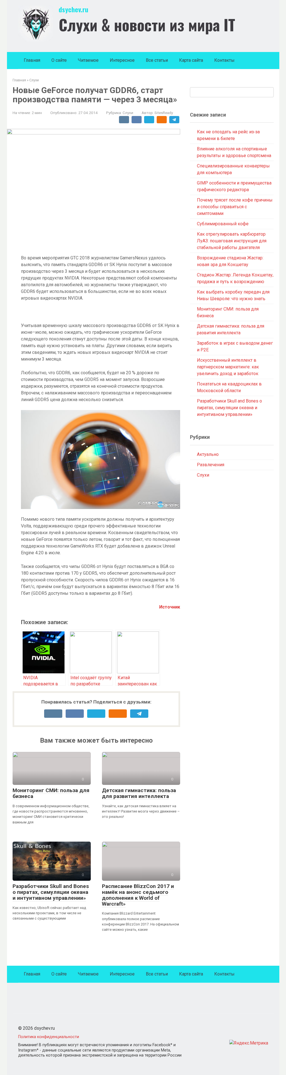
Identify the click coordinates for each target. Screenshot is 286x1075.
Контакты (224, 60)
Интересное (122, 60)
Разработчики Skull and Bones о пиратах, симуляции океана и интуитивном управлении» (51, 892)
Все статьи (157, 60)
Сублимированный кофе (223, 223)
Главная (32, 60)
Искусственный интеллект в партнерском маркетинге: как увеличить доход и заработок (228, 366)
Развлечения (210, 464)
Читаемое (88, 60)
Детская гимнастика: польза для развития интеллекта (139, 793)
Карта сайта (191, 60)
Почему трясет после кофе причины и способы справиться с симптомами (235, 206)
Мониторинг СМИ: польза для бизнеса (51, 793)
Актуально (208, 454)
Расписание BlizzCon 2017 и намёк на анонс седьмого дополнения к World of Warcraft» (138, 895)
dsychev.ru (73, 9)
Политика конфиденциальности (48, 1036)
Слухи (128, 112)
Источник (169, 607)
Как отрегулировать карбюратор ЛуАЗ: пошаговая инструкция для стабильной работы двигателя (231, 240)
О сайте (59, 60)
